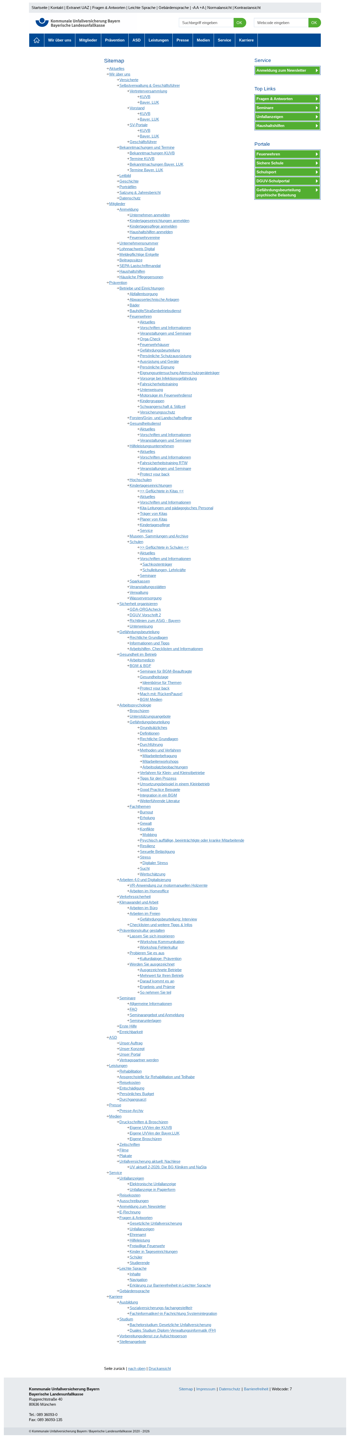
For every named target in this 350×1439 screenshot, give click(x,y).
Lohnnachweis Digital (137, 249)
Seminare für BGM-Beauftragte (166, 671)
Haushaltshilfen (132, 271)
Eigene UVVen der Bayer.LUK (155, 1133)
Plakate (125, 1156)
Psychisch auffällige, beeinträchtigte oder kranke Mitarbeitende (192, 840)
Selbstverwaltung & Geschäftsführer (149, 85)
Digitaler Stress (155, 863)
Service (224, 40)
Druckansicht (160, 1368)
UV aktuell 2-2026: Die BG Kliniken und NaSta (168, 1167)
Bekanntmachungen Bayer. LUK (156, 164)
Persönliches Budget (136, 1094)
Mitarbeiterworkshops (160, 761)
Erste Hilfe (128, 1026)
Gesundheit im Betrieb (138, 654)
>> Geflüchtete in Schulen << (164, 547)
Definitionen (149, 733)
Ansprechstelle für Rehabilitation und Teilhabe (157, 1077)
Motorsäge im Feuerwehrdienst (166, 395)
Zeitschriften (129, 1144)
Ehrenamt (138, 1234)
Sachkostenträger (157, 564)
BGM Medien (151, 699)
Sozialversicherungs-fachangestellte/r (161, 1308)
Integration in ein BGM (158, 795)
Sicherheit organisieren (138, 603)
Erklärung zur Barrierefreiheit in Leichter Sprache (170, 1285)
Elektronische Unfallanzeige (153, 1184)
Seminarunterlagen (145, 1020)
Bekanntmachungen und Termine (146, 147)
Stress (145, 857)
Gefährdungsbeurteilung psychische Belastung (278, 192)
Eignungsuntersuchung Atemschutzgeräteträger (180, 373)
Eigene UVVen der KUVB (151, 1127)
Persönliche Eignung (157, 367)
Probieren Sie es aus (147, 953)
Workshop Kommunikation (162, 941)
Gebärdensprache (174, 7)
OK (239, 22)
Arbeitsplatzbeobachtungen (165, 767)
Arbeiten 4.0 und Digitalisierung (145, 879)
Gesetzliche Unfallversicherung (156, 1223)
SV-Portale (139, 125)
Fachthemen (140, 806)
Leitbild (125, 175)
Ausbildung (128, 1302)
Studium (126, 1319)
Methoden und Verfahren (160, 750)
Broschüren (139, 710)
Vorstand (137, 108)
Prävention (115, 40)
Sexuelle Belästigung (157, 851)
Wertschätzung (152, 874)
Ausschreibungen (134, 1201)
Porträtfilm (128, 187)
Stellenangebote (132, 1341)
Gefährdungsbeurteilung (160, 350)
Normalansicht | (220, 7)
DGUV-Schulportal (273, 181)
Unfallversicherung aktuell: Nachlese (149, 1161)
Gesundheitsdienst (145, 423)
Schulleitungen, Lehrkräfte (164, 570)
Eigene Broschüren (146, 1139)
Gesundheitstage (154, 677)
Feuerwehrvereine (145, 237)
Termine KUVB (142, 158)
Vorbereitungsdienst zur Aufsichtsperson (153, 1336)
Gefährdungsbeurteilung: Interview (168, 919)
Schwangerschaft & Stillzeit (163, 406)
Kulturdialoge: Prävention (160, 958)
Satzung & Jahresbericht (140, 192)
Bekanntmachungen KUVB (152, 153)
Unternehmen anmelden (150, 215)
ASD (136, 40)
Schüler (136, 1257)
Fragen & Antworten (108, 7)
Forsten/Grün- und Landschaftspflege (161, 418)
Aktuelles (36, 40)
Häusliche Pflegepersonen (141, 277)
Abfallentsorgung (144, 294)
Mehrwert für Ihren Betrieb (161, 975)
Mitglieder (88, 40)
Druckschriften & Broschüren (143, 1122)
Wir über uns (59, 40)
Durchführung (151, 744)
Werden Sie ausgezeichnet (152, 964)
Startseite (39, 7)
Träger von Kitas (153, 513)
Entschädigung (131, 1088)
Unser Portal (129, 1054)
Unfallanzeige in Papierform (153, 1189)
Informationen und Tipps (150, 643)
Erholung (147, 818)
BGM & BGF (140, 665)
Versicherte (128, 80)
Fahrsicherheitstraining (159, 384)
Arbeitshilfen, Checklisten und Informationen (166, 649)
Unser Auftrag (130, 1043)
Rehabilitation (130, 1071)
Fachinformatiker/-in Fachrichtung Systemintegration (173, 1313)
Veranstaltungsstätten (148, 587)
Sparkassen (140, 581)
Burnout (146, 812)
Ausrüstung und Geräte (159, 361)
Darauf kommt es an (157, 981)
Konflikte (147, 829)
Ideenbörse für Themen (161, 682)
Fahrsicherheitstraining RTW (164, 463)
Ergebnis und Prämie (157, 987)
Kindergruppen (152, 401)
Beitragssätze (130, 260)
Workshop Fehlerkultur (159, 947)
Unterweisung (151, 389)
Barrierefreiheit (256, 1389)
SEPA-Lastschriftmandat (140, 265)
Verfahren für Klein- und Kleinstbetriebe (172, 772)
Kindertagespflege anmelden (153, 226)
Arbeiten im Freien (145, 913)
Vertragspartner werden (139, 1060)
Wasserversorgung (145, 598)
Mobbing (149, 834)
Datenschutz (130, 198)
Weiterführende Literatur (160, 801)
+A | (202, 7)
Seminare (148, 575)
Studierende (140, 1263)
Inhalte (135, 1274)
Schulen (136, 541)
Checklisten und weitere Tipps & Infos (161, 925)
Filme (124, 1150)
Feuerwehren (141, 316)
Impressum (205, 1389)
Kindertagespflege (155, 525)
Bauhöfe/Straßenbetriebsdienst (155, 311)
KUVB (145, 96)
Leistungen (159, 40)
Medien (203, 40)
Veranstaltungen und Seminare (165, 333)
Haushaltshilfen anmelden (151, 232)
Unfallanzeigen (131, 1178)
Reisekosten (129, 1082)
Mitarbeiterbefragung (159, 756)
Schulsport (266, 172)
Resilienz (147, 846)
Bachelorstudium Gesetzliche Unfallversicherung (170, 1324)
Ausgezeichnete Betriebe (161, 970)
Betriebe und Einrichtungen (141, 288)
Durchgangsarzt (132, 1099)
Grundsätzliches (153, 727)
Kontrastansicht (247, 7)
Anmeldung (128, 209)
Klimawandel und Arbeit (138, 902)
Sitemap (186, 1389)
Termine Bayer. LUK (146, 170)
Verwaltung (139, 592)
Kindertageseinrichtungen (151, 485)
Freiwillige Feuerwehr (147, 1246)
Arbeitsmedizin (142, 660)
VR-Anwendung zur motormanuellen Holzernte (169, 885)
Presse (183, 40)
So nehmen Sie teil (155, 992)
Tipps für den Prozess (158, 778)
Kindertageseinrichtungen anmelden (159, 220)
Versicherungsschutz (157, 412)
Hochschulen (141, 480)
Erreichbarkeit (131, 1032)
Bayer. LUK (149, 102)
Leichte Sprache (142, 7)
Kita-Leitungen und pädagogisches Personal (176, 508)
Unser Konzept (132, 1048)
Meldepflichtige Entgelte (139, 254)
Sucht (145, 868)
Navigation (138, 1279)
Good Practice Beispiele (160, 789)
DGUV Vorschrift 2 (145, 615)
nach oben (137, 1368)
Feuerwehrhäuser (154, 344)
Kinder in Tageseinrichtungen (154, 1251)
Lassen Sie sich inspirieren (152, 936)
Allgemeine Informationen (151, 1003)
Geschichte (129, 181)
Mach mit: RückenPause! (161, 694)
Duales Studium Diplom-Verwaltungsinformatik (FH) (173, 1330)
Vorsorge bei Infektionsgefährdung (168, 378)
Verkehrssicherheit (135, 896)
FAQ (133, 1009)
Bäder (135, 305)
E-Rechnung (129, 1212)
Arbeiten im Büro (144, 908)
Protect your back (155, 474)
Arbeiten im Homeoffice (149, 891)
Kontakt (56, 7)
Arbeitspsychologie (135, 705)
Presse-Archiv (131, 1110)
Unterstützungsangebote (150, 716)
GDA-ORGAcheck (145, 609)
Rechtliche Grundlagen (149, 637)
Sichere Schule (269, 163)
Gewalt (146, 823)
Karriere (246, 40)
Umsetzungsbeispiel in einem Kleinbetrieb (175, 784)
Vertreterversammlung (148, 91)
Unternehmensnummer (138, 243)
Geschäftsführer (143, 142)
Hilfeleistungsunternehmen (152, 446)
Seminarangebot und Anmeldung (157, 1015)
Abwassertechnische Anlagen (154, 299)
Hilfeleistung (140, 1240)
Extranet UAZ (77, 7)
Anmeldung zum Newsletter (142, 1206)
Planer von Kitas (153, 519)
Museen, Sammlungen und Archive (159, 536)
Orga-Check (150, 339)
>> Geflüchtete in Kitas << (162, 491)
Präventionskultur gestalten (142, 930)
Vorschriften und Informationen (165, 327)
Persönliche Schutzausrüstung (165, 356)
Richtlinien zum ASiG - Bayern (155, 620)
